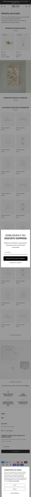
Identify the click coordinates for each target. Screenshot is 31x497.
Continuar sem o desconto (15, 262)
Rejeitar (15, 489)
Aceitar (14, 485)
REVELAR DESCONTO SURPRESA (15, 258)
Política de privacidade (14, 481)
